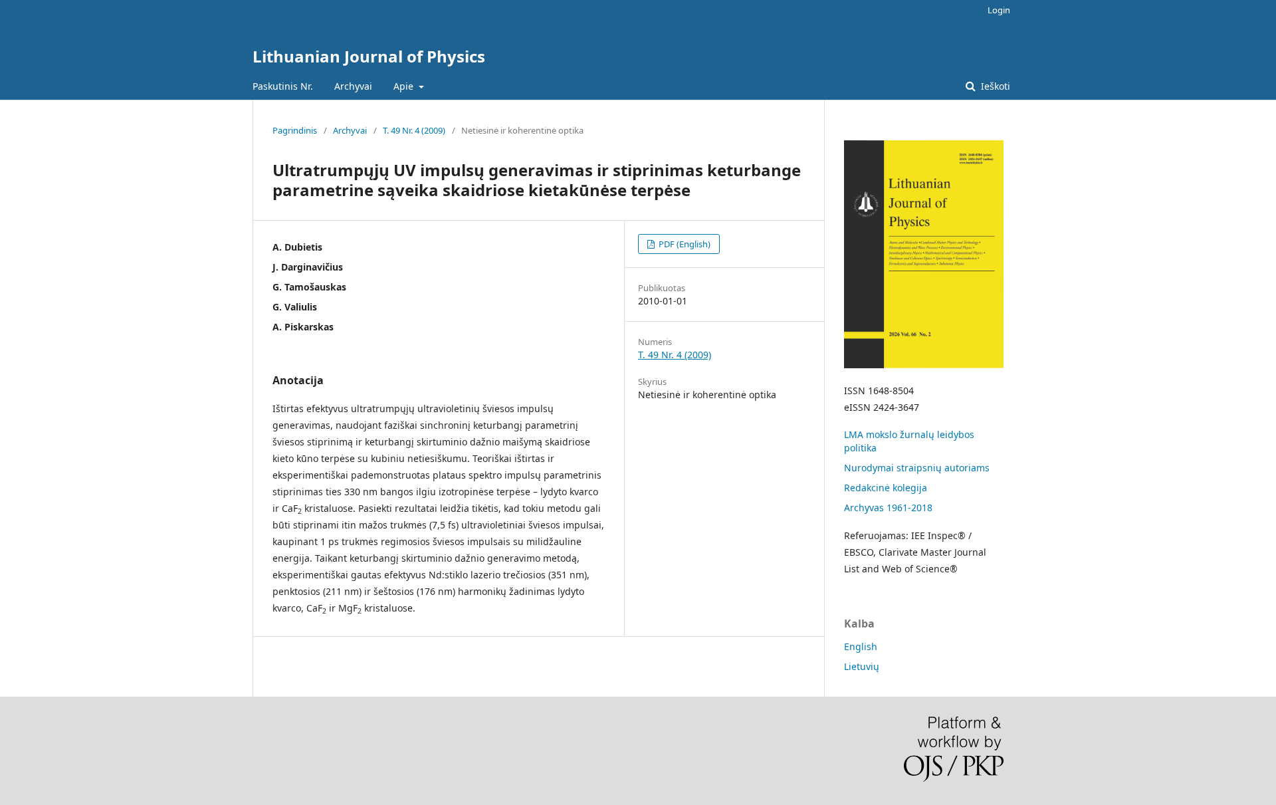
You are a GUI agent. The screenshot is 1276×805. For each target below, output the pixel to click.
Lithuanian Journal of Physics (369, 56)
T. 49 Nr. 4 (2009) (414, 130)
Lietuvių (861, 666)
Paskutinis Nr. (283, 86)
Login (999, 10)
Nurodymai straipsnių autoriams (917, 467)
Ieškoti (994, 86)
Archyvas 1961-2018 (888, 507)
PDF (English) (683, 244)
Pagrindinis (294, 130)
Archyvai (353, 86)
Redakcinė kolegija (885, 487)
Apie (404, 86)
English (860, 646)
